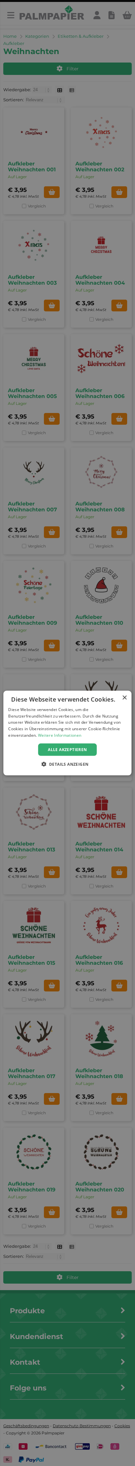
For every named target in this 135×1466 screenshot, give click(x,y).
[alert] (67, 733)
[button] (68, 764)
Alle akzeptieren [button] (67, 749)
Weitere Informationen (59, 735)
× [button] (124, 697)
